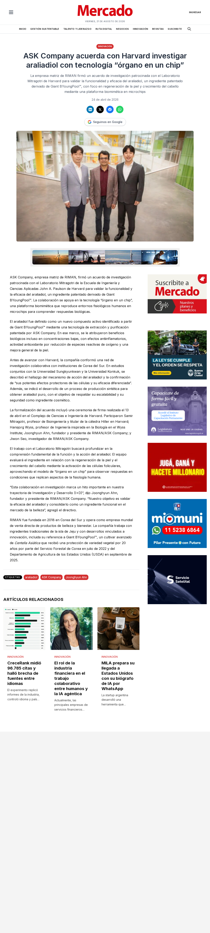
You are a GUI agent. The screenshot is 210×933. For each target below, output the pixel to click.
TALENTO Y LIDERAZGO (77, 28)
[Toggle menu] (11, 12)
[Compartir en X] (100, 109)
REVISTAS (158, 28)
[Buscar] (189, 29)
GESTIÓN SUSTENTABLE (44, 28)
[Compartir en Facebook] (110, 109)
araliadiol (31, 577)
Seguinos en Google (107, 122)
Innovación (105, 46)
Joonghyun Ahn (76, 577)
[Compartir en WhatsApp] (119, 109)
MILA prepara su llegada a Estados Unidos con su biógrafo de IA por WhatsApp (118, 676)
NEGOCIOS (122, 28)
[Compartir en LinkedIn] (90, 109)
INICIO (22, 28)
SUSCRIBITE (175, 28)
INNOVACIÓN (140, 28)
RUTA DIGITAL (104, 28)
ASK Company (51, 577)
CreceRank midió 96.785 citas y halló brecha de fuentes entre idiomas (24, 673)
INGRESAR (195, 12)
